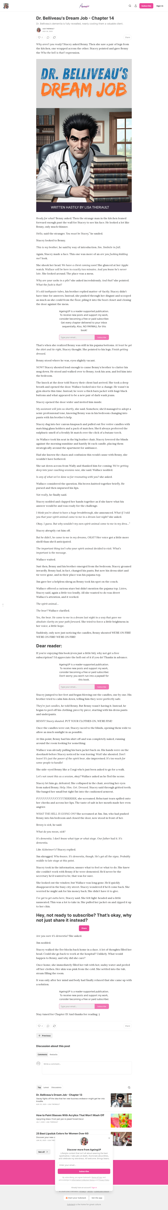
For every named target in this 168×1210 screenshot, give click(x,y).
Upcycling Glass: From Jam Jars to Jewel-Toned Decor (60, 1119)
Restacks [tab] (53, 1054)
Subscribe (146, 5)
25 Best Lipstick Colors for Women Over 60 (62, 1133)
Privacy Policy (104, 1180)
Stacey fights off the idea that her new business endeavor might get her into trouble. (70, 1099)
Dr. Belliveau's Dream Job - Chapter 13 (59, 1094)
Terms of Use (97, 1177)
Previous (46, 1035)
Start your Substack (77, 1198)
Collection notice (101, 1191)
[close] (109, 1138)
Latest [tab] (46, 1087)
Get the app (97, 1198)
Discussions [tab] (56, 1087)
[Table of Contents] (3, 605)
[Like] (38, 1143)
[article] (84, 1101)
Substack (71, 1204)
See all (41, 1151)
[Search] (130, 5)
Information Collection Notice (83, 1180)
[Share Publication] (135, 5)
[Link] (32, 646)
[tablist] (47, 1054)
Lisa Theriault (48, 29)
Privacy (83, 1191)
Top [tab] (39, 1087)
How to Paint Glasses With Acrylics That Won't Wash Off (70, 1115)
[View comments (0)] (48, 37)
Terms (90, 1191)
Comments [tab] (42, 1054)
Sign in (159, 5)
